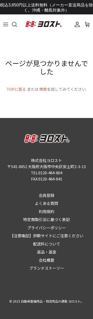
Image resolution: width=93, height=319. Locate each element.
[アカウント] (76, 24)
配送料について (46, 244)
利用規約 (46, 211)
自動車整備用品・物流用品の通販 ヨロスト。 (52, 301)
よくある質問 (46, 203)
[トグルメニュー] (5, 24)
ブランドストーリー (46, 268)
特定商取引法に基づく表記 (46, 219)
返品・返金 (46, 251)
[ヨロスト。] (43, 24)
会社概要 (46, 260)
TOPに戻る (16, 89)
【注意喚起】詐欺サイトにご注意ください (46, 235)
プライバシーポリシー (46, 227)
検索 (43, 89)
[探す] (17, 24)
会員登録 (46, 195)
